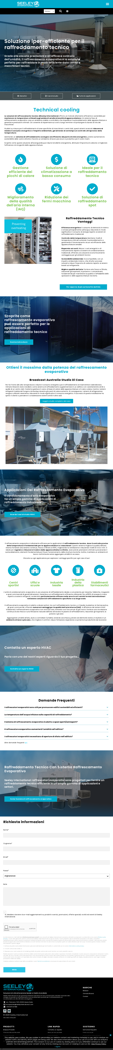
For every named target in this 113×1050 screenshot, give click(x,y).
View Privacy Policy (98, 1044)
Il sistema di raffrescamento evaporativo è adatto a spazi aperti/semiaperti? (41, 722)
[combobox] (2, 1049)
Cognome (7, 843)
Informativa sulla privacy (76, 946)
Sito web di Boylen (9, 1018)
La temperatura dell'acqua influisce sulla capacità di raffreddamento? (38, 715)
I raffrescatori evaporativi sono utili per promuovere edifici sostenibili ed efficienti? (43, 707)
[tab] (56, 708)
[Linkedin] (4, 1010)
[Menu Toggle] (107, 4)
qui (26, 743)
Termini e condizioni (43, 961)
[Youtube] (9, 1010)
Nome (6, 830)
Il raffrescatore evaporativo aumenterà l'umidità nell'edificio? (33, 729)
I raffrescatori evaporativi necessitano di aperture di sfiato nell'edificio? (38, 736)
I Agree (57, 1046)
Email (5, 857)
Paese (6, 871)
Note (5, 884)
